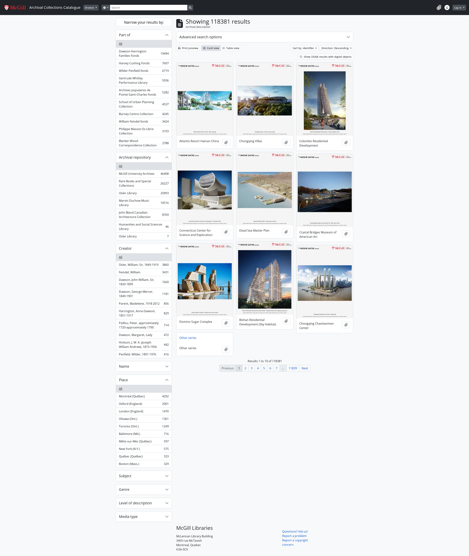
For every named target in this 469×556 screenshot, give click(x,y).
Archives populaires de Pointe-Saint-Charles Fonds (144, 92)
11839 (293, 368)
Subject (125, 475)
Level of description (135, 502)
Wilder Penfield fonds (144, 72)
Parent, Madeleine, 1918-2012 (144, 304)
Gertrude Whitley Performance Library (144, 80)
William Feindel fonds (144, 122)
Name (124, 366)
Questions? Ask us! (295, 531)
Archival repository (135, 157)
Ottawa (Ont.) (144, 420)
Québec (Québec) (144, 457)
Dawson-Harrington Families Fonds (144, 53)
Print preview (189, 48)
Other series (187, 338)
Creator (125, 248)
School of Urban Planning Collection (144, 104)
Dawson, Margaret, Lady (144, 336)
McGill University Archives (144, 175)
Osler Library (144, 194)
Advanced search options (200, 36)
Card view (212, 48)
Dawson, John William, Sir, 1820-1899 (144, 282)
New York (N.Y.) (144, 450)
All (120, 44)
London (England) (144, 412)
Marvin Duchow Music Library (144, 203)
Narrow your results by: (144, 22)
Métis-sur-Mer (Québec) (144, 442)
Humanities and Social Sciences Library (144, 226)
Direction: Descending (335, 48)
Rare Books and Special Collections (144, 183)
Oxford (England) (144, 405)
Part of (124, 34)
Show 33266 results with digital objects (327, 56)
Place (123, 379)
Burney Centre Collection (144, 115)
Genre (124, 489)
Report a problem (294, 536)
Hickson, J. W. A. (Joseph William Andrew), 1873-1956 (144, 344)
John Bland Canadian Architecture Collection (144, 214)
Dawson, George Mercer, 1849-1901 (144, 294)
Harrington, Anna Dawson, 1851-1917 (144, 313)
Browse (90, 7)
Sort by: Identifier (304, 48)
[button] (439, 7)
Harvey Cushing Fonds (144, 64)
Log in (458, 7)
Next (305, 368)
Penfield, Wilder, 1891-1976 (144, 355)
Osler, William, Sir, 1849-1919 (144, 266)
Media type (128, 516)
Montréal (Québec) (144, 397)
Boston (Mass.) (144, 465)
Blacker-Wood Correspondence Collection (144, 143)
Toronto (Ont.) (144, 427)
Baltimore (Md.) (144, 435)
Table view (232, 48)
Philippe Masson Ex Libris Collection (144, 131)
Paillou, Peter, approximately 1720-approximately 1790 (144, 325)
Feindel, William (144, 273)
